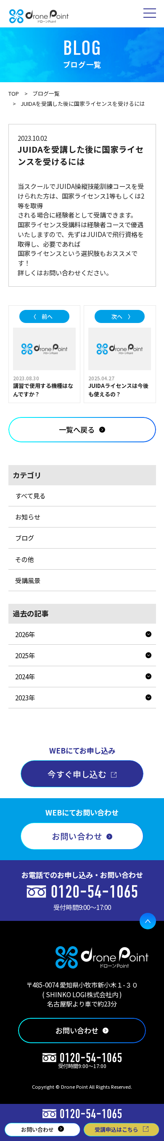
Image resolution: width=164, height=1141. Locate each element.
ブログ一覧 (46, 93)
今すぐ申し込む (77, 774)
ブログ (24, 537)
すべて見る (30, 495)
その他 (24, 559)
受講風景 (27, 580)
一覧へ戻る (77, 429)
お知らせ (27, 516)
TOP (13, 93)
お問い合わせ (77, 836)
